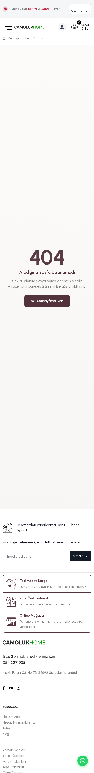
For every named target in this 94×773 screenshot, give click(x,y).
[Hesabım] (62, 27)
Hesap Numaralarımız (19, 722)
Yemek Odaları (14, 750)
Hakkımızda (11, 717)
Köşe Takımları (13, 767)
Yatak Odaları (13, 756)
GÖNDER (80, 556)
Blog (6, 734)
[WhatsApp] (83, 761)
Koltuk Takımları (14, 761)
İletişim (8, 728)
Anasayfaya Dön (50, 301)
